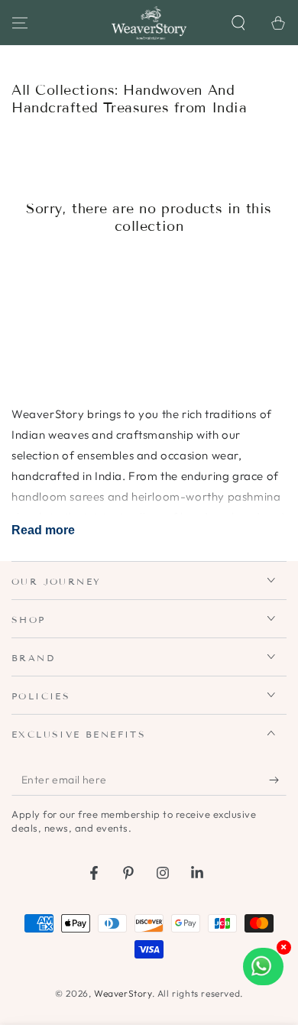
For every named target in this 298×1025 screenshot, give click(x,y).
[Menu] (20, 23)
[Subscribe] (278, 780)
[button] (238, 23)
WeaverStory (123, 993)
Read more (43, 530)
